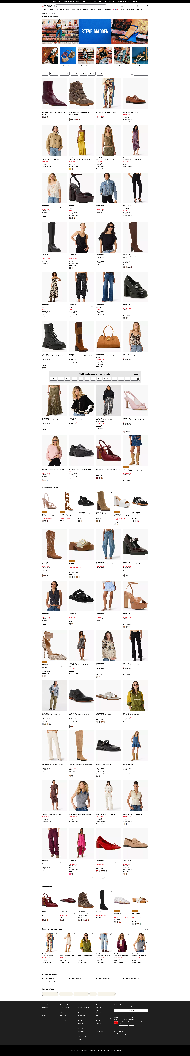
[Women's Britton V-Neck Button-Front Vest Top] (54, 596)
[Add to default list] (56, 492)
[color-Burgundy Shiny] (43, 117)
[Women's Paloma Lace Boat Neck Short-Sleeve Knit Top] (108, 237)
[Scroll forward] (138, 378)
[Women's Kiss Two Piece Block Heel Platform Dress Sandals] (81, 188)
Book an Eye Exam (82, 1034)
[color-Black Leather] (70, 623)
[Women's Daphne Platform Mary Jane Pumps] (135, 544)
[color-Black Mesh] (127, 431)
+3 (81, 119)
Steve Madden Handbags (48, 978)
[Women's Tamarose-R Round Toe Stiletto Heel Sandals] (50, 501)
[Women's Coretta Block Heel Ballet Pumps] (108, 843)
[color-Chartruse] (70, 169)
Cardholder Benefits (64, 1010)
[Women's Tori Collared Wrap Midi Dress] (54, 795)
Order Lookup (44, 1012)
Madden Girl (93, 994)
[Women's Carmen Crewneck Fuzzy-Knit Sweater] (54, 450)
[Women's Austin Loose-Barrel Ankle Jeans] (108, 544)
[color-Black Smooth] (129, 267)
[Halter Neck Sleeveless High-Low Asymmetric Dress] (81, 843)
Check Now (131, 1025)
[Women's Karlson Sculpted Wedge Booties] (54, 93)
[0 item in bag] (147, 5)
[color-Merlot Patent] (124, 575)
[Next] (65, 93)
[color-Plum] (72, 169)
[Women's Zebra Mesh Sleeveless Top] (135, 336)
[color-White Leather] (115, 524)
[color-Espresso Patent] (127, 318)
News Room (98, 1023)
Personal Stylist (81, 1023)
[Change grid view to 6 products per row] (132, 74)
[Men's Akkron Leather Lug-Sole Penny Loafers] (81, 450)
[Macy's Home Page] (47, 5)
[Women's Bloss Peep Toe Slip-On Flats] (68, 900)
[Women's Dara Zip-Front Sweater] (81, 400)
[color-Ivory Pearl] (45, 676)
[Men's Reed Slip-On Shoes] (135, 843)
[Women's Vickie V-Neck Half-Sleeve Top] (54, 188)
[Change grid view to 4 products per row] (129, 74)
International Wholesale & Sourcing (103, 1018)
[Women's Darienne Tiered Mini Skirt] (108, 596)
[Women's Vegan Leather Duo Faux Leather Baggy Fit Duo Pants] (81, 287)
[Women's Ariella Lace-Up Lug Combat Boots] (54, 336)
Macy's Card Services (64, 1018)
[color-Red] (120, 922)
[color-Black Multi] (47, 575)
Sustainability (98, 1028)
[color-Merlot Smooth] (131, 267)
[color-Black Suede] (72, 119)
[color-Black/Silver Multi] (133, 521)
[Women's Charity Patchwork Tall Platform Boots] (81, 336)
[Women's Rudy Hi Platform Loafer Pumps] (135, 287)
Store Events (80, 1028)
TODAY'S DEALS (55, 1)
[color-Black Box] (124, 318)
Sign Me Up (131, 1010)
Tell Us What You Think (82, 1036)
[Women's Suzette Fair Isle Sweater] (108, 645)
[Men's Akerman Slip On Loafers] (135, 93)
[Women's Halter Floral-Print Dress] (135, 140)
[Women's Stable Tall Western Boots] (54, 544)
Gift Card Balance (63, 1015)
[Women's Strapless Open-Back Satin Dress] (81, 140)
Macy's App (80, 1012)
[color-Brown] (45, 368)
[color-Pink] (70, 874)
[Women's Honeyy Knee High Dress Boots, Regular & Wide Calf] (135, 237)
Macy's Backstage (82, 1015)
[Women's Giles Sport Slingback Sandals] (86, 501)
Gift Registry (80, 1039)
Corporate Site (99, 1012)
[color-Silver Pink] (43, 480)
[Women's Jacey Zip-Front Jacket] (122, 942)
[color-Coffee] (124, 267)
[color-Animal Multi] (79, 119)
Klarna (43, 1010)
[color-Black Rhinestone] (45, 521)
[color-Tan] (77, 577)
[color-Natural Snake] (47, 117)
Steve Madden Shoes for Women (131, 978)
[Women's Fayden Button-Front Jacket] (54, 140)
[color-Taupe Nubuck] (72, 623)
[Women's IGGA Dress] (135, 745)
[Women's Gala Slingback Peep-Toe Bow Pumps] (135, 400)
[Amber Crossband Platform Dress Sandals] (135, 596)
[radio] (43, 117)
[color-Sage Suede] (140, 924)
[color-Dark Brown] (127, 874)
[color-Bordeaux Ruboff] (99, 776)
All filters (136, 374)
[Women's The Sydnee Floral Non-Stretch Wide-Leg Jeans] (108, 93)
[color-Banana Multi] (43, 575)
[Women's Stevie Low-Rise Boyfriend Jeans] (104, 942)
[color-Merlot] (70, 218)
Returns (43, 1018)
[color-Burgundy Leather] (61, 920)
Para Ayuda (44, 1015)
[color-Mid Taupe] (127, 267)
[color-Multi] (99, 676)
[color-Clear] (115, 922)
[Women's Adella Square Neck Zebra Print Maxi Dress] (54, 287)
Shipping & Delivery (46, 1020)
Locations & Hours (81, 1010)
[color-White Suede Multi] (75, 119)
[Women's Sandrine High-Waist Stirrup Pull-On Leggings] (135, 188)
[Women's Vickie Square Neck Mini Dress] (68, 942)
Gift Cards (62, 1012)
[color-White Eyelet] (79, 577)
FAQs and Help (45, 1007)
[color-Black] (72, 218)
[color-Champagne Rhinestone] (43, 676)
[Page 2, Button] (106, 879)
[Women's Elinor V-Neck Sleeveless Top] (135, 795)
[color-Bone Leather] (99, 871)
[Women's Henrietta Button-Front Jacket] (108, 795)
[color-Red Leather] (97, 871)
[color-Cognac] (102, 478)
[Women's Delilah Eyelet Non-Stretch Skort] (135, 450)
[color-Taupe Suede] (70, 119)
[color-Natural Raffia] (117, 524)
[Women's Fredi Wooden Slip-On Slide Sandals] (140, 900)
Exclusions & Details (123, 1025)
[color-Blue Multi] (136, 521)
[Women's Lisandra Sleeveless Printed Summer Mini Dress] (81, 645)
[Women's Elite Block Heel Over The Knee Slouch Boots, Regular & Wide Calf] (81, 745)
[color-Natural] (81, 521)
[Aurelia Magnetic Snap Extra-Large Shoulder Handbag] (108, 336)
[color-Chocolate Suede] (102, 871)
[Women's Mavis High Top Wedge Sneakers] (81, 93)
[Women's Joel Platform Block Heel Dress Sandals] (122, 501)
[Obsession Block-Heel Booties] (104, 501)
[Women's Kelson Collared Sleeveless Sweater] (81, 795)
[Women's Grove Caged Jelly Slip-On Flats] (122, 900)
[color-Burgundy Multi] (45, 575)
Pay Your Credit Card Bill (65, 1020)
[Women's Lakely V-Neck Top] (81, 237)
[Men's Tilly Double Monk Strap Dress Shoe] (81, 695)
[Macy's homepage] (42, 13)
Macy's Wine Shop (82, 1020)
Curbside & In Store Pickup (83, 1007)
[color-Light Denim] (75, 577)
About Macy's (99, 1007)
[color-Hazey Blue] (47, 480)
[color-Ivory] (72, 268)
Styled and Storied (100, 1031)
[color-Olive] (45, 724)
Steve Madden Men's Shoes (75, 978)
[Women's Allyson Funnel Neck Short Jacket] (108, 188)
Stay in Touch (80, 1026)
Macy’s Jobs (98, 1020)
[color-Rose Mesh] (124, 431)
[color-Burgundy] (97, 478)
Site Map (98, 1026)
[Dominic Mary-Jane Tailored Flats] (108, 745)
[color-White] (129, 627)
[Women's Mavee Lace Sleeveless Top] (108, 140)
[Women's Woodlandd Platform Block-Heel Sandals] (81, 544)
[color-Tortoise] (117, 922)
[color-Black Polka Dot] (104, 871)
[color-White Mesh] (129, 431)
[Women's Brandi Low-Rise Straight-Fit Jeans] (54, 745)
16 (103, 878)
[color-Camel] (47, 724)
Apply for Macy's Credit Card (66, 1007)
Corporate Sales (99, 1010)
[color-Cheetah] (75, 218)
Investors (98, 1015)
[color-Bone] (70, 577)
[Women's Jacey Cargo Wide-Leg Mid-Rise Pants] (54, 843)
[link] (54, 114)
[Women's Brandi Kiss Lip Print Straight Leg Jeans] (135, 645)
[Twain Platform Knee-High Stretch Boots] (104, 900)
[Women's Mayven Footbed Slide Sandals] (81, 596)
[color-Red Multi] (138, 521)
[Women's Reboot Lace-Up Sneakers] (140, 501)
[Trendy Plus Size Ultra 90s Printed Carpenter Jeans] (108, 400)
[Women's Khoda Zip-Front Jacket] (135, 695)
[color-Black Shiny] (45, 117)
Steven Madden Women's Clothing (50, 981)
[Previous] (43, 93)
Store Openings (81, 1031)
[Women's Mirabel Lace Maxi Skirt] (54, 400)
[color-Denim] (43, 724)
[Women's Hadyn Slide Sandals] (108, 695)
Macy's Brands (81, 1018)
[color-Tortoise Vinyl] (138, 924)
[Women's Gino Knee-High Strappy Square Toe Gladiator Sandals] (68, 501)
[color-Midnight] (127, 824)
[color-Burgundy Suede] (77, 119)
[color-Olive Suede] (99, 521)
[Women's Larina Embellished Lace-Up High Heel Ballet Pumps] (54, 645)
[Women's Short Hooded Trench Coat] (54, 695)
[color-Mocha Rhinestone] (47, 521)
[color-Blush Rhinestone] (43, 521)
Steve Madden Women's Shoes (103, 978)
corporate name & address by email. (118, 1052)
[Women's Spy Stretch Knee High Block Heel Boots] (54, 237)
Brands (45, 13)
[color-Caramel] (124, 627)
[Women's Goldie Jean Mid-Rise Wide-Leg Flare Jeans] (108, 287)
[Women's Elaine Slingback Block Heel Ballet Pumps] (108, 450)
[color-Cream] (45, 480)
